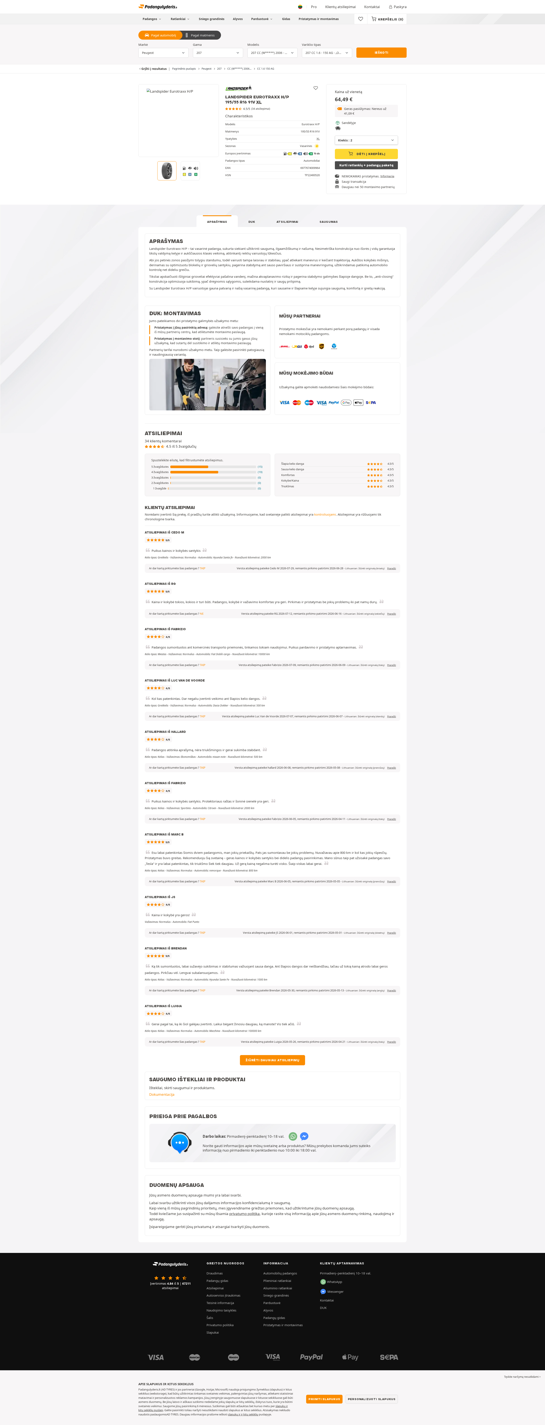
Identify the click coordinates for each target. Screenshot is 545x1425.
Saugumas (329, 221)
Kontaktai (372, 6)
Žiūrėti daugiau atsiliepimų (272, 1060)
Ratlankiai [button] (178, 19)
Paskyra (400, 6)
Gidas (286, 19)
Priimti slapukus (324, 1399)
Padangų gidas (217, 1280)
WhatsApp (334, 1282)
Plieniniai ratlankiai (277, 1280)
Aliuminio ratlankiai (277, 1288)
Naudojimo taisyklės (221, 1310)
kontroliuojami (325, 514)
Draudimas (215, 1273)
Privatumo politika (220, 1325)
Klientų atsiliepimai (340, 6)
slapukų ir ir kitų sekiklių (243, 1414)
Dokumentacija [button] (162, 1094)
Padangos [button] (150, 19)
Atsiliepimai (287, 221)
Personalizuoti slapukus (372, 1399)
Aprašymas (217, 221)
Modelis (253, 44)
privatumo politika (244, 1213)
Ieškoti (382, 53)
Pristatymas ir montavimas (319, 19)
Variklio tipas (311, 44)
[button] (366, 111)
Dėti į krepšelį (370, 154)
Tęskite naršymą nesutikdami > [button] (522, 1377)
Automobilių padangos (280, 1273)
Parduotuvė (260, 19)
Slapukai (213, 1332)
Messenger (335, 1291)
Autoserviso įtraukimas (223, 1295)
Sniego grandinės (211, 19)
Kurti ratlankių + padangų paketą (366, 165)
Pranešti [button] (391, 568)
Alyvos (238, 19)
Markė (143, 44)
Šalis (210, 1318)
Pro (314, 6)
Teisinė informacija (220, 1303)
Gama (197, 44)
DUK (251, 221)
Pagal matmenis (203, 35)
